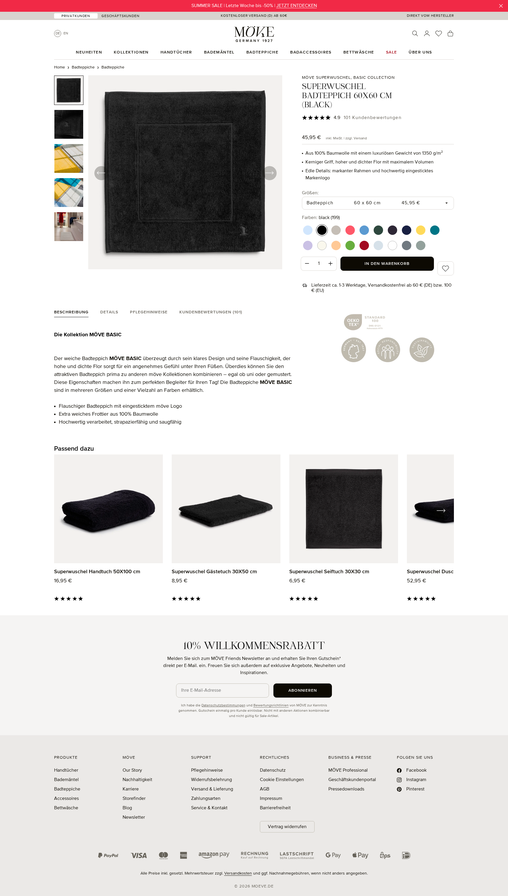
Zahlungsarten (205, 798)
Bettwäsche (66, 808)
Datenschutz (273, 770)
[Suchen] (415, 33)
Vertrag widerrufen (287, 827)
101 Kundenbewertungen (373, 118)
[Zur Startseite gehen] (254, 34)
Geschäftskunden (120, 16)
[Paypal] (108, 855)
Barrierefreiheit (275, 808)
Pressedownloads (346, 789)
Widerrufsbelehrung (211, 780)
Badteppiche (67, 789)
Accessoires (66, 798)
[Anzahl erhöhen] (331, 264)
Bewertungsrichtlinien (271, 705)
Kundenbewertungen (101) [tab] (210, 312)
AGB (264, 789)
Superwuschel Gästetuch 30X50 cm (214, 571)
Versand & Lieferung (212, 789)
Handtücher (66, 770)
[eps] (385, 855)
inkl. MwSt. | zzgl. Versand (346, 138)
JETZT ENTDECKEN (296, 6)
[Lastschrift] (297, 855)
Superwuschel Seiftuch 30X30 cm (329, 571)
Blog (127, 808)
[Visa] (139, 855)
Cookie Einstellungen (282, 780)
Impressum (271, 798)
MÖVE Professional (348, 770)
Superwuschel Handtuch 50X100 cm (97, 571)
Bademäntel (66, 780)
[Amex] (183, 855)
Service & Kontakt (209, 808)
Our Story (132, 770)
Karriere (131, 789)
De (58, 33)
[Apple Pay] (360, 855)
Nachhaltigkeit (137, 780)
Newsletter (134, 817)
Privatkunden (75, 16)
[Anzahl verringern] (307, 264)
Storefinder (134, 798)
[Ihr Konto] (426, 33)
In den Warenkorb (387, 264)
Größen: (310, 192)
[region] (168, 172)
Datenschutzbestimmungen (223, 705)
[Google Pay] (333, 855)
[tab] (71, 313)
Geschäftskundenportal (352, 780)
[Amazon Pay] (214, 855)
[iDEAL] (406, 855)
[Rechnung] (254, 855)
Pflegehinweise (207, 770)
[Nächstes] (269, 173)
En (65, 33)
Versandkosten (238, 873)
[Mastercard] (163, 855)
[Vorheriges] (101, 173)
